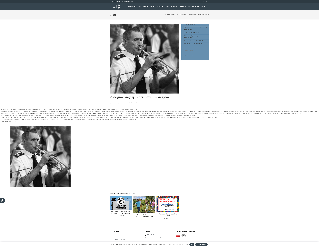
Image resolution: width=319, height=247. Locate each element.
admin (114, 103)
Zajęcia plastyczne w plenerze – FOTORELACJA (144, 216)
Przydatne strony (193, 6)
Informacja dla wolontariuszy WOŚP (168, 215)
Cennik (167, 6)
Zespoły (152, 6)
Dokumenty (174, 6)
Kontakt (203, 6)
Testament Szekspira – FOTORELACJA (194, 40)
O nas (139, 6)
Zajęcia (145, 6)
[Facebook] (203, 1)
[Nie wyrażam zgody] (317, 244)
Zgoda (191, 244)
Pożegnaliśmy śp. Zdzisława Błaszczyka (198, 14)
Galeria (159, 6)
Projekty (183, 6)
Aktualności (132, 6)
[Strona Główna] (165, 14)
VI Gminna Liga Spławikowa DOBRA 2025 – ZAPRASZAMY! (121, 212)
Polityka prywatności (201, 244)
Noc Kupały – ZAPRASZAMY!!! (191, 32)
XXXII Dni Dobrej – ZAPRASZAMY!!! (193, 43)
